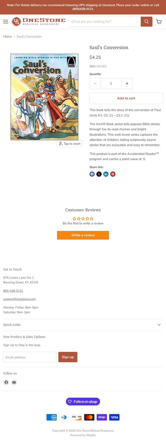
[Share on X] (99, 174)
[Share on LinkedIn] (106, 174)
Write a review (83, 235)
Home (7, 36)
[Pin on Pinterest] (112, 174)
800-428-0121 (13, 291)
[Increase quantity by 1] (127, 83)
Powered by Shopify (83, 435)
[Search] (146, 22)
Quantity (95, 74)
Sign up (68, 357)
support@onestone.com (19, 299)
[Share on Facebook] (92, 174)
